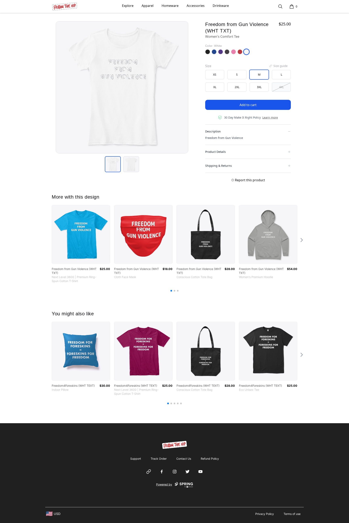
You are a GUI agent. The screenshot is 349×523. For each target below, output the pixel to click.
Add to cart (248, 105)
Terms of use (292, 514)
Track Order (159, 458)
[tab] (112, 164)
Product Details (215, 152)
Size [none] (208, 66)
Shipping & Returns (218, 166)
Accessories (196, 5)
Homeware (170, 5)
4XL (281, 87)
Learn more (270, 117)
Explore (128, 5)
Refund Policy (210, 458)
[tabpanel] (122, 87)
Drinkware (221, 5)
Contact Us (183, 458)
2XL (237, 87)
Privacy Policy (264, 514)
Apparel (147, 5)
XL (214, 87)
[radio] (214, 74)
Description (213, 131)
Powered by (164, 484)
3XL (259, 87)
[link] (81, 234)
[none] (278, 66)
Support (135, 458)
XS (214, 74)
